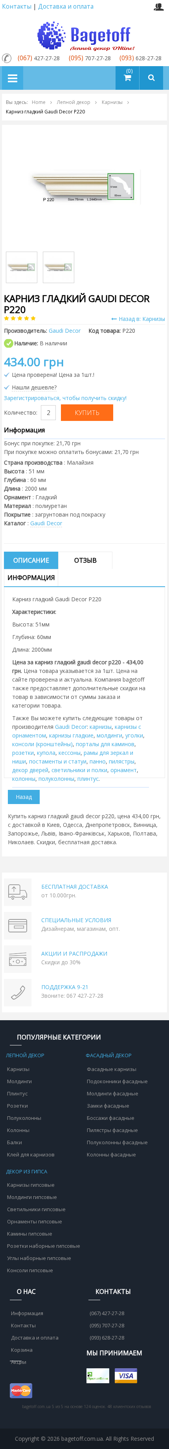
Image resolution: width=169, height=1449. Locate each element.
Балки (14, 1142)
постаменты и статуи (57, 761)
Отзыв (85, 560)
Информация (31, 577)
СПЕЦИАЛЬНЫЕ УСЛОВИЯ (76, 920)
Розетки (17, 1105)
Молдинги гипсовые (32, 1197)
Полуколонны (24, 1117)
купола (46, 752)
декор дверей (30, 770)
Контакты (16, 6)
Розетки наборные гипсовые (43, 1245)
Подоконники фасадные (117, 1081)
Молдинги (19, 1081)
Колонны (18, 1130)
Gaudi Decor (46, 523)
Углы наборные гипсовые (39, 1258)
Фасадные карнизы (111, 1069)
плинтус (88, 778)
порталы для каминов (105, 744)
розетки (23, 752)
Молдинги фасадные (112, 1093)
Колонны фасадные (111, 1154)
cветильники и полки (79, 770)
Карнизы (18, 1069)
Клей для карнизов (31, 1154)
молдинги (109, 735)
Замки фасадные (108, 1105)
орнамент (123, 770)
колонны (23, 778)
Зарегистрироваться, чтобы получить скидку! (65, 398)
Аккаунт (158, 7)
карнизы (101, 726)
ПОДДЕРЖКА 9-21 (64, 987)
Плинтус (17, 1093)
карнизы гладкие (71, 735)
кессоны (70, 752)
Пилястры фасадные (112, 1130)
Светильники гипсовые (36, 1209)
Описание (31, 560)
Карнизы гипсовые (31, 1184)
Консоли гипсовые (30, 1270)
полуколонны (56, 778)
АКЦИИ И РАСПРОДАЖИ (74, 953)
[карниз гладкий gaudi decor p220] (84, 186)
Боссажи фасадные (110, 1117)
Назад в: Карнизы (142, 318)
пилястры (121, 761)
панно (98, 761)
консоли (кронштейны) (42, 744)
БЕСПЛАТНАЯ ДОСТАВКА (74, 886)
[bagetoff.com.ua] (84, 35)
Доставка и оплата (66, 6)
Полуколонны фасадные (117, 1142)
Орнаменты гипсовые (34, 1221)
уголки (134, 735)
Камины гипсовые (29, 1233)
